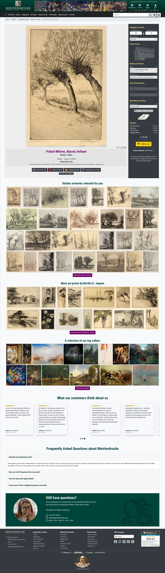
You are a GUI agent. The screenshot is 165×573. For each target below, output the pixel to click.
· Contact (35, 534)
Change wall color (73, 170)
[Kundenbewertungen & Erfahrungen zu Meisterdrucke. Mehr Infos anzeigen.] (150, 539)
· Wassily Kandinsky (92, 541)
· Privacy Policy (37, 541)
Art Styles (33, 15)
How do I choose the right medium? (21, 479)
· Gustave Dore (91, 546)
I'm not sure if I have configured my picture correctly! (28, 485)
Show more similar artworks (82, 275)
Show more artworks (82, 388)
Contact (72, 15)
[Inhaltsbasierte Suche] (154, 15)
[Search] (150, 15)
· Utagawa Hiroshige (92, 544)
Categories (25, 15)
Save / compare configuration (144, 111)
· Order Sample (64, 548)
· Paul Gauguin (91, 539)
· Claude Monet (91, 537)
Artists (18, 15)
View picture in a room (92, 170)
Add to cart (145, 144)
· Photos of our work (65, 544)
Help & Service (63, 15)
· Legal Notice (36, 537)
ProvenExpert (28, 430)
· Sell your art (63, 537)
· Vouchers (62, 546)
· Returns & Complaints (39, 546)
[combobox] (143, 39)
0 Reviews (70, 173)
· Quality (62, 541)
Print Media (53, 15)
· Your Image (63, 534)
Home (7, 19)
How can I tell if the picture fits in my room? (24, 472)
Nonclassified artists (23, 19)
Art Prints (11, 15)
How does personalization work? (20, 457)
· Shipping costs (64, 539)
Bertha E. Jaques (35, 19)
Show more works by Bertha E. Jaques (82, 332)
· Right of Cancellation (38, 544)
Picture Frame (42, 15)
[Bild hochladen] (159, 15)
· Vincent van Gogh (92, 534)
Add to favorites (56, 170)
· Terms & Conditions (38, 539)
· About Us (35, 548)
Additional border (134, 37)
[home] (5, 15)
